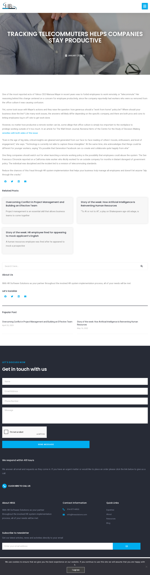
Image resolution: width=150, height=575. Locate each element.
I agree (76, 570)
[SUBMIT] (126, 546)
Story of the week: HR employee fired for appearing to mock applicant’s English (36, 234)
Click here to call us (19, 485)
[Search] (141, 266)
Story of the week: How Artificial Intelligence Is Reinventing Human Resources (108, 203)
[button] (145, 6)
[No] (146, 566)
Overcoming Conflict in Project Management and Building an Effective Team (35, 203)
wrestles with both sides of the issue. (20, 133)
